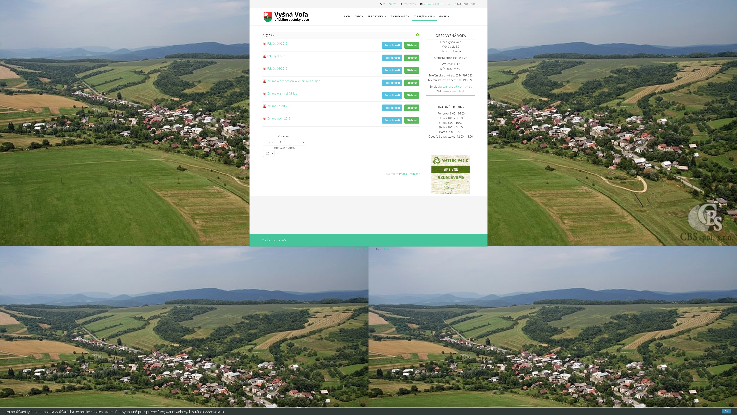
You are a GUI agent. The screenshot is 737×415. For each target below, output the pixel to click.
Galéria (444, 16)
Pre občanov (376, 16)
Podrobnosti (392, 45)
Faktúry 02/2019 (277, 56)
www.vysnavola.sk (454, 91)
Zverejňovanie (423, 16)
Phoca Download (409, 174)
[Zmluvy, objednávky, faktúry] (417, 34)
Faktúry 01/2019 (277, 43)
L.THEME (385, 249)
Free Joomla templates (361, 249)
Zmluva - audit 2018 (279, 106)
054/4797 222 (389, 3)
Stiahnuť (412, 45)
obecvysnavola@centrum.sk (437, 3)
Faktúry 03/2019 (277, 68)
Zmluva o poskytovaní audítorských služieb (293, 81)
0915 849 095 (409, 3)
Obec (357, 16)
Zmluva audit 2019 (278, 118)
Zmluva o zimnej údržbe (282, 93)
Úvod (346, 16)
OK (726, 411)
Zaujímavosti (399, 16)
